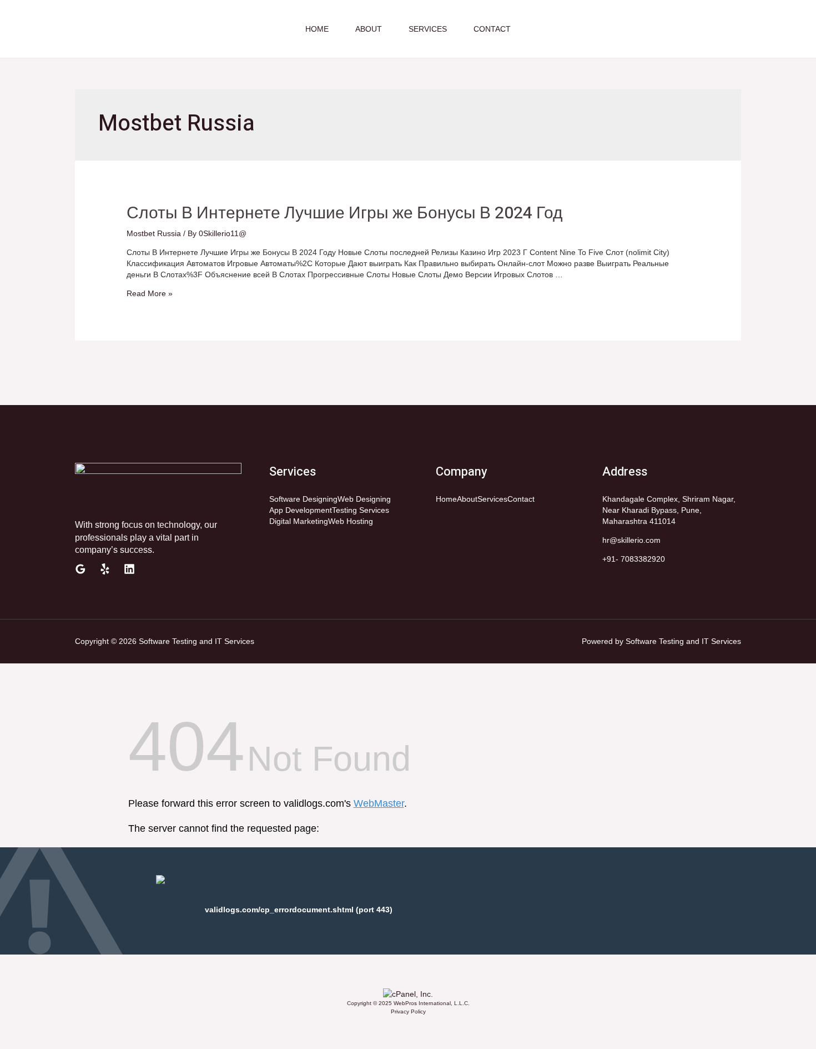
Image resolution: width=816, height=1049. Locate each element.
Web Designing (364, 498)
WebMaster (379, 803)
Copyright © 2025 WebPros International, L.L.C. (408, 1003)
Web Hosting (350, 521)
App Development (300, 510)
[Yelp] (104, 569)
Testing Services (360, 510)
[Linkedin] (129, 569)
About (368, 28)
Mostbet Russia (154, 233)
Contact (492, 28)
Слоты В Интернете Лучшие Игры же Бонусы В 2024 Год (345, 213)
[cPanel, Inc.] (408, 993)
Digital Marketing (298, 521)
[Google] (80, 569)
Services (428, 28)
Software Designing (303, 498)
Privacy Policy (408, 1011)
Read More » (150, 293)
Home (317, 28)
